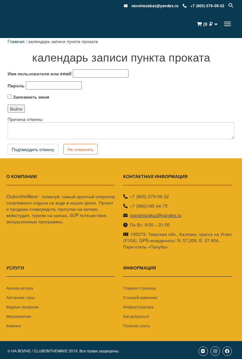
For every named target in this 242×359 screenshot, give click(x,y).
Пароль (16, 85)
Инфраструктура (138, 306)
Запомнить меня (30, 97)
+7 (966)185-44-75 (149, 206)
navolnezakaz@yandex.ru (156, 215)
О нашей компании (140, 297)
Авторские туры (20, 297)
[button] (207, 24)
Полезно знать (136, 325)
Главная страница (139, 288)
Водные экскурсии (22, 306)
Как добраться (136, 316)
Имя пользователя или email (40, 73)
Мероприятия (18, 316)
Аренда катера (19, 288)
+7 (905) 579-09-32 (149, 196)
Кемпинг (13, 325)
